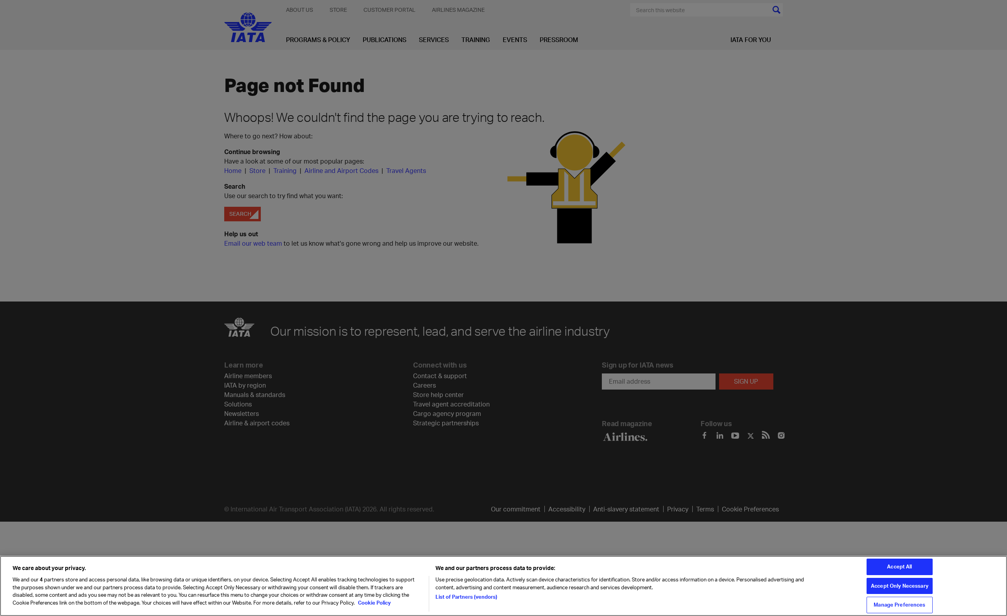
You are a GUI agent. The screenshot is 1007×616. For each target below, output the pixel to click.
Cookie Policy (374, 602)
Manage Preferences (899, 604)
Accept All (899, 566)
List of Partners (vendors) (466, 597)
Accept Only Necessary (899, 586)
